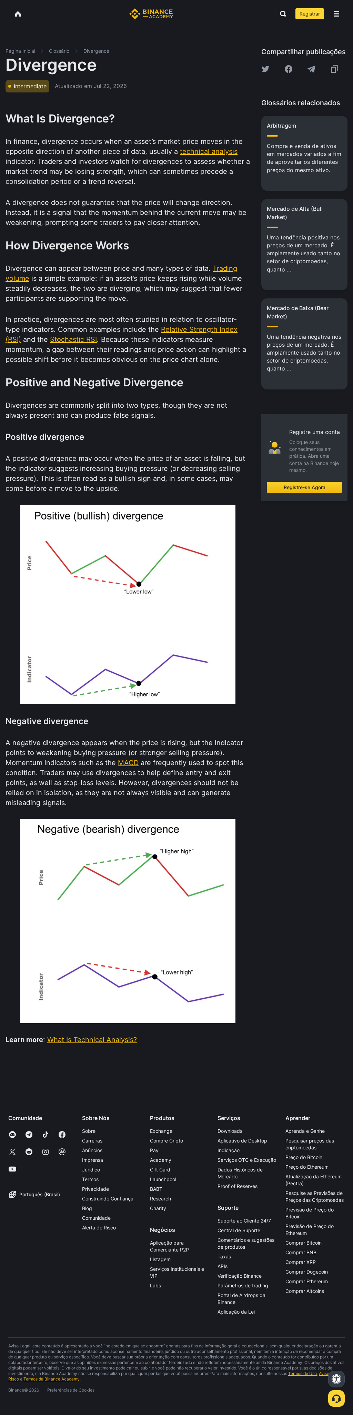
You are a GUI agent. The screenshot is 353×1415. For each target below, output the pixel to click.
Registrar (310, 14)
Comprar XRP (300, 1262)
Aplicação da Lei (236, 1312)
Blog (87, 1208)
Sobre (88, 1131)
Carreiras (92, 1141)
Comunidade (96, 1218)
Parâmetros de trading (243, 1285)
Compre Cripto (166, 1141)
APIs (223, 1266)
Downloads (230, 1131)
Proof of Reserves (238, 1186)
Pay (154, 1150)
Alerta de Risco (99, 1227)
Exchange (161, 1131)
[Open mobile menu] (336, 14)
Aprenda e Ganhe (305, 1131)
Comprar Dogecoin (306, 1272)
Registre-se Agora (304, 487)
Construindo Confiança (107, 1198)
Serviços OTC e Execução (247, 1160)
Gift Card (160, 1169)
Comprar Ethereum (306, 1281)
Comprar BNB (300, 1252)
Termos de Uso (302, 1373)
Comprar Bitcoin (303, 1243)
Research (160, 1198)
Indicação (229, 1150)
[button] (336, 14)
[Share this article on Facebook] (288, 69)
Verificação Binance (240, 1276)
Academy (160, 1160)
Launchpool (163, 1179)
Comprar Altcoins (304, 1291)
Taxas (224, 1256)
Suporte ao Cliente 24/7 (244, 1221)
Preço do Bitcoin (303, 1157)
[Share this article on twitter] (265, 69)
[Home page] (151, 13)
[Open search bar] (281, 14)
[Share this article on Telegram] (311, 69)
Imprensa (92, 1160)
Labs (155, 1285)
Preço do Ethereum (307, 1167)
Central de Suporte (239, 1230)
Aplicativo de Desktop (242, 1141)
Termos (90, 1179)
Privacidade (95, 1189)
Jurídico (91, 1169)
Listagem (160, 1259)
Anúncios (92, 1150)
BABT (156, 1189)
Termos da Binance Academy (51, 1379)
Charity (158, 1208)
